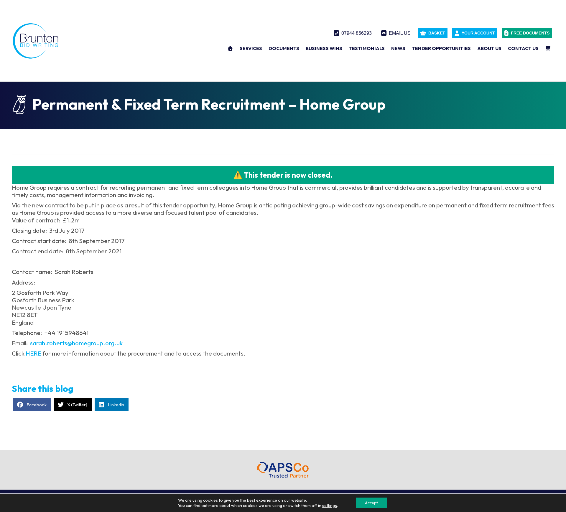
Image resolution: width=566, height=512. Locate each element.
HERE (33, 353)
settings (329, 505)
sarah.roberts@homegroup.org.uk (76, 343)
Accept (371, 503)
